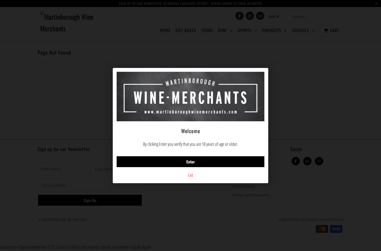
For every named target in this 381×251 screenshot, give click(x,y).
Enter (190, 161)
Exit (190, 175)
